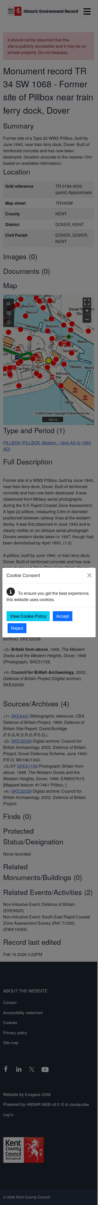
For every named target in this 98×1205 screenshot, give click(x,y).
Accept (62, 616)
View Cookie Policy (28, 616)
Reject (17, 628)
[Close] (89, 575)
